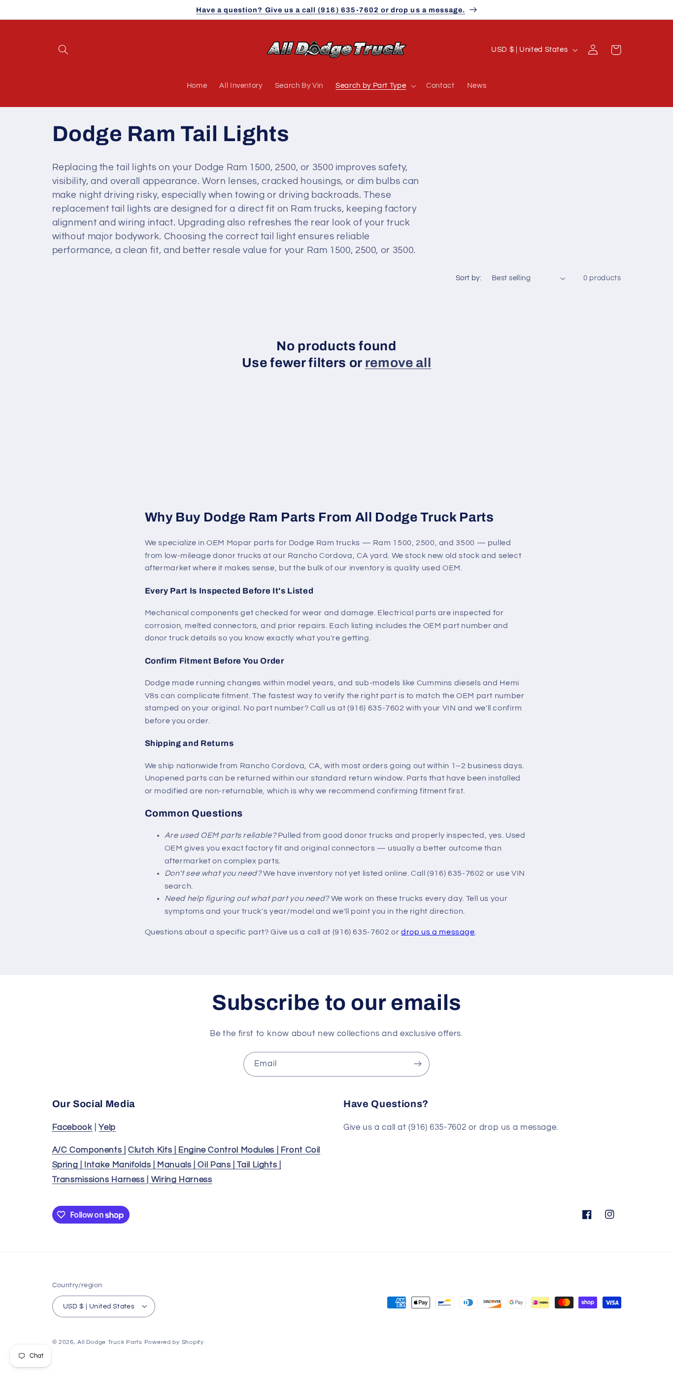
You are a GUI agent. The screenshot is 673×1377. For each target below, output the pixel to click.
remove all (398, 363)
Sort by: (468, 278)
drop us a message (438, 932)
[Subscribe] (417, 1064)
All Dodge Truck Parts (109, 1341)
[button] (63, 49)
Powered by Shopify (174, 1341)
